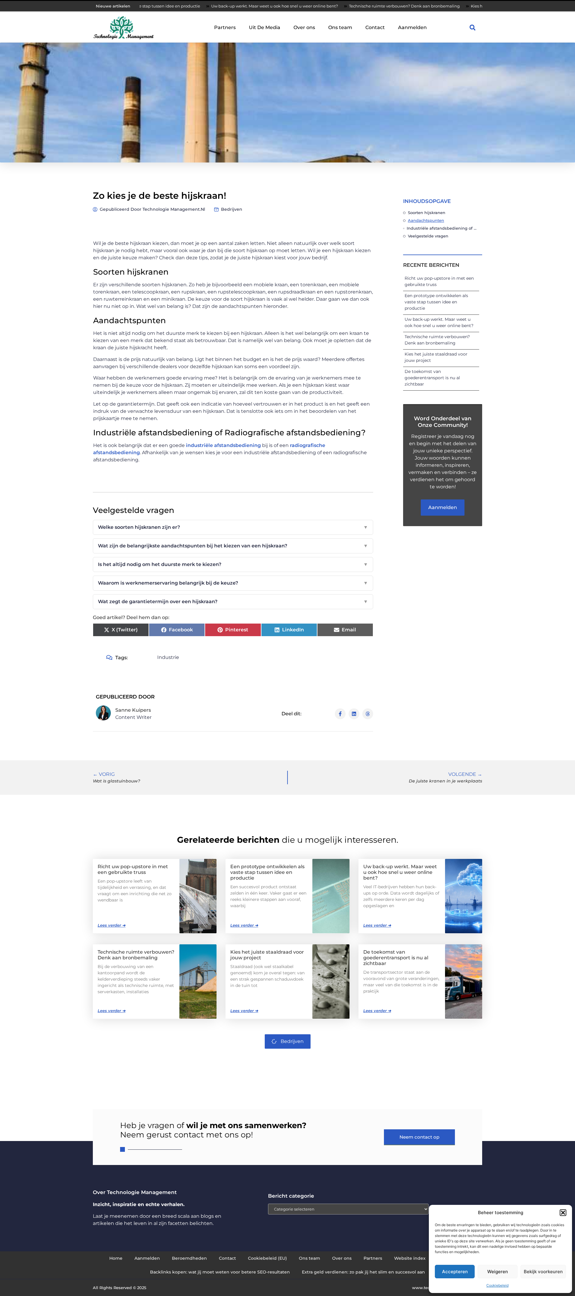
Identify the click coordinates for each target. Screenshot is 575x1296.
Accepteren (455, 1271)
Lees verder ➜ (111, 925)
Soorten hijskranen (426, 212)
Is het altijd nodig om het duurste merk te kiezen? (233, 564)
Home (115, 1258)
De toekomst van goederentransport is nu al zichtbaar (432, 378)
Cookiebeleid (497, 1285)
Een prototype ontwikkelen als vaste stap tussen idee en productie (436, 302)
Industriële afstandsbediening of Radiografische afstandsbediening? (443, 228)
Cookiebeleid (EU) (267, 1258)
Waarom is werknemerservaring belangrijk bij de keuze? (233, 583)
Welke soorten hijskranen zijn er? (233, 527)
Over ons (304, 27)
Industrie (168, 657)
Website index (410, 1258)
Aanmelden (412, 27)
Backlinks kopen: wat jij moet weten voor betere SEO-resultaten (220, 1272)
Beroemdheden (189, 1258)
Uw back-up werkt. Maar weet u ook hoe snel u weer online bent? (224, 6)
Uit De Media (264, 27)
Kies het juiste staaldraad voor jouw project (462, 6)
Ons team (340, 27)
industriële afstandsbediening (223, 445)
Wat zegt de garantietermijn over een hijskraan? (233, 601)
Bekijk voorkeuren (543, 1271)
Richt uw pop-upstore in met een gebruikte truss (133, 869)
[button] (563, 1213)
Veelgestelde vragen (428, 236)
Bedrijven (231, 209)
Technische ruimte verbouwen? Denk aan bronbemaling (354, 6)
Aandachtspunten (426, 220)
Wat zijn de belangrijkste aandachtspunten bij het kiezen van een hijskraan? (233, 546)
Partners (225, 27)
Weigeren (497, 1271)
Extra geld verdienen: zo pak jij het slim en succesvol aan (363, 1272)
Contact (375, 27)
